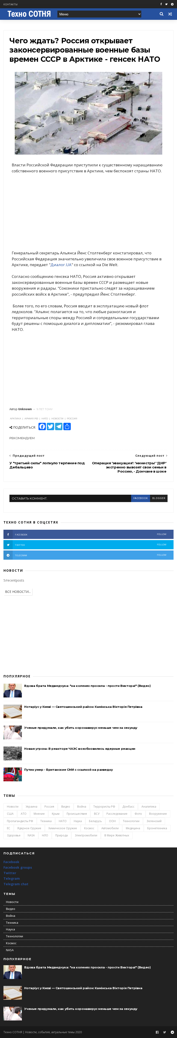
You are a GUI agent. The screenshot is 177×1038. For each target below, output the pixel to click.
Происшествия (77, 814)
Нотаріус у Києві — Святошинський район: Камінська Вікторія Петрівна (83, 707)
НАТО (63, 821)
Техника (46, 821)
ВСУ (96, 814)
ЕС (8, 828)
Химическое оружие (62, 828)
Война (81, 807)
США (10, 814)
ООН (112, 821)
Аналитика (149, 807)
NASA (31, 835)
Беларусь (95, 821)
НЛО (45, 835)
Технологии (131, 821)
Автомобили (110, 828)
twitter (90, 544)
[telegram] (172, 4)
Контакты (10, 4)
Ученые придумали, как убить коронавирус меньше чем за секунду (80, 727)
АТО (24, 814)
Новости (12, 807)
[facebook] (161, 4)
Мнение (39, 814)
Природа (61, 835)
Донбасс (128, 807)
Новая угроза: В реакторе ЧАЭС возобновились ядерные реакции (79, 748)
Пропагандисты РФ (20, 821)
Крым (55, 814)
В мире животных (116, 835)
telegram (90, 555)
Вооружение (158, 814)
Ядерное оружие (29, 828)
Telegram (11, 878)
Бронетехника (157, 828)
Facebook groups (17, 867)
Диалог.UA (60, 264)
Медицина (133, 828)
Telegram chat (15, 884)
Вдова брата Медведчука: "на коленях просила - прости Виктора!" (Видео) (87, 686)
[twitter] (166, 4)
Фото (138, 814)
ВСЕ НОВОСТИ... (18, 591)
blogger (158, 498)
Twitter (9, 873)
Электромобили (86, 835)
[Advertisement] (88, 212)
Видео (65, 807)
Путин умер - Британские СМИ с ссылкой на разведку (68, 769)
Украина (31, 807)
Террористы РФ (104, 807)
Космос (89, 828)
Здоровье (14, 835)
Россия (49, 807)
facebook (140, 498)
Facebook (11, 862)
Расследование (116, 814)
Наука (78, 821)
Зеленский (154, 821)
